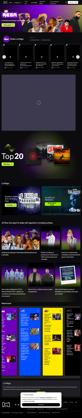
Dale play (10, 205)
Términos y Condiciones (46, 397)
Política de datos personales (44, 412)
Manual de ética (40, 408)
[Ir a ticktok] (15, 404)
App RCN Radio (42, 2)
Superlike (66, 402)
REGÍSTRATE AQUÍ (52, 204)
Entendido (41, 404)
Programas (17, 2)
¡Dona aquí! (7, 25)
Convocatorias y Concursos (54, 2)
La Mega (71, 402)
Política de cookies (56, 412)
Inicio (10, 2)
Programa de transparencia (61, 408)
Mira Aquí (7, 164)
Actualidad (34, 2)
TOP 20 (26, 2)
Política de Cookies (29, 401)
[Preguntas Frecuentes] (66, 2)
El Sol (76, 402)
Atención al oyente (31, 408)
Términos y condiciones (31, 412)
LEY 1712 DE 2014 (50, 408)
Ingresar (71, 2)
